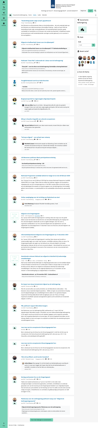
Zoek (79, 42)
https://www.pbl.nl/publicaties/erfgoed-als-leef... (33, 409)
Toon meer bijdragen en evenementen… (41, 420)
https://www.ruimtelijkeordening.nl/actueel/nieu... (34, 68)
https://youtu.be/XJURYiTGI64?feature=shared (32, 88)
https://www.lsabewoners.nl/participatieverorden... (34, 165)
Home (30, 15)
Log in (90, 10)
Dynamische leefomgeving (20, 15)
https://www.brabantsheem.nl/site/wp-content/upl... (34, 276)
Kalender (44, 15)
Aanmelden (37, 216)
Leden (39, 15)
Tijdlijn (35, 15)
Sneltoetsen (21, 425)
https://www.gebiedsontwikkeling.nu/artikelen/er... (34, 50)
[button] (47, 11)
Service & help (12, 425)
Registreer (83, 10)
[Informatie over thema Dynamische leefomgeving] (95, 15)
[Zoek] (93, 45)
